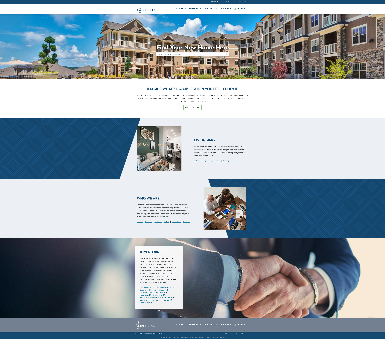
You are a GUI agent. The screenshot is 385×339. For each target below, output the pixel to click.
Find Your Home (192, 108)
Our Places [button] (180, 9)
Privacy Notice (163, 337)
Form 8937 (166, 300)
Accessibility (184, 337)
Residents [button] (242, 9)
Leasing (203, 161)
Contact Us (243, 2)
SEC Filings (143, 300)
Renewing (226, 161)
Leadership (158, 222)
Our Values (215, 2)
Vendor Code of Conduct (196, 337)
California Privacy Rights (211, 337)
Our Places (180, 325)
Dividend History (145, 292)
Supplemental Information (148, 297)
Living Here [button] (195, 9)
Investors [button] (225, 9)
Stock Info (155, 300)
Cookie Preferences (173, 337)
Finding (196, 161)
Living (210, 161)
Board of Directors (159, 290)
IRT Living (140, 222)
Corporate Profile (145, 287)
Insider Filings (144, 295)
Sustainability (144, 290)
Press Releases (158, 295)
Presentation (166, 297)
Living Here (195, 325)
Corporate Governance (163, 287)
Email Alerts (159, 292)
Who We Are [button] (211, 9)
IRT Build (166, 222)
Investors (225, 325)
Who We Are (211, 325)
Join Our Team (176, 222)
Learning (217, 161)
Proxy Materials (145, 302)
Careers (229, 2)
